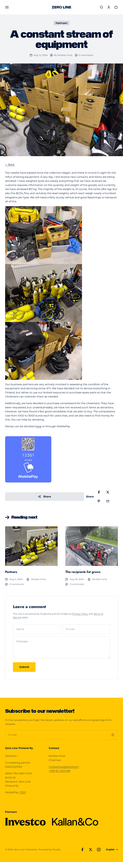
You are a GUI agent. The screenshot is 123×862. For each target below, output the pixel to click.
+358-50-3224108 (59, 770)
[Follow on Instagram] (99, 849)
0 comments (86, 55)
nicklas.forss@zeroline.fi (64, 766)
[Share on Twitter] (108, 492)
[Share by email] (108, 501)
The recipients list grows (82, 572)
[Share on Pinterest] (99, 501)
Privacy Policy (80, 613)
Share (47, 496)
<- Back (10, 164)
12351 (23, 792)
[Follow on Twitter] (90, 849)
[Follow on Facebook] (82, 849)
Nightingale (61, 23)
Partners (11, 572)
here (38, 426)
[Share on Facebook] (99, 492)
